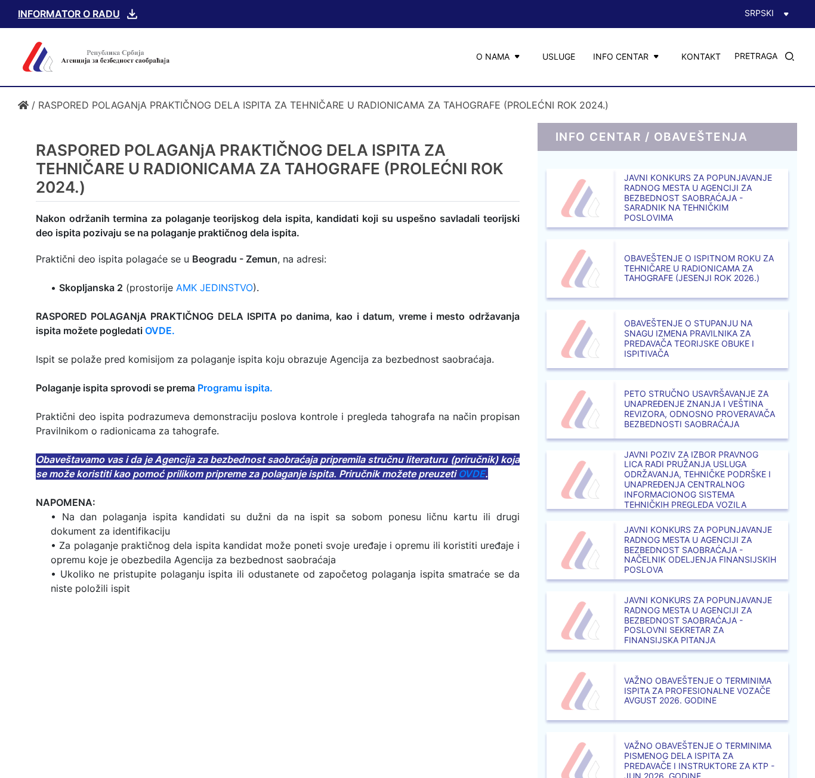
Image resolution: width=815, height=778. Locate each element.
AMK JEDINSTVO (214, 288)
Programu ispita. (235, 388)
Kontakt (701, 56)
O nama (493, 56)
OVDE (471, 474)
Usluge (558, 56)
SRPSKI (759, 13)
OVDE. (160, 330)
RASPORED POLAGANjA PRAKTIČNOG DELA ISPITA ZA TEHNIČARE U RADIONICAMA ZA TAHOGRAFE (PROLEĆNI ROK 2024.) (323, 105)
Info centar (621, 56)
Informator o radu (69, 14)
